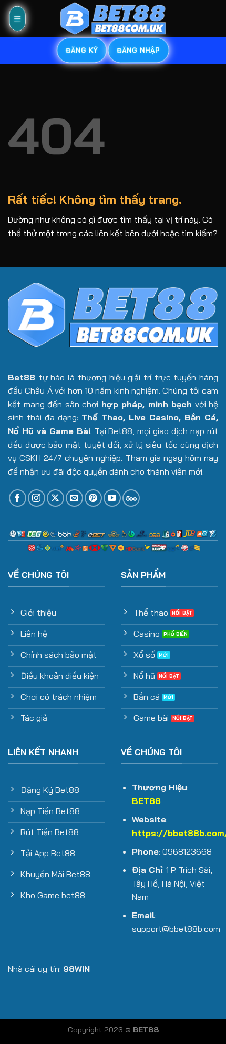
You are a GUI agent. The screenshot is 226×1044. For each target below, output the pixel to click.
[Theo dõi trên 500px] (131, 498)
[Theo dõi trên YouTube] (112, 498)
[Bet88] (113, 19)
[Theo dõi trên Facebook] (17, 498)
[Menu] (17, 19)
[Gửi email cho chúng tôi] (74, 498)
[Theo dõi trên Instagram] (36, 498)
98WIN (76, 968)
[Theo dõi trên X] (55, 498)
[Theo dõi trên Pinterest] (93, 498)
